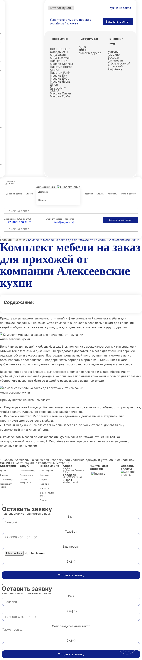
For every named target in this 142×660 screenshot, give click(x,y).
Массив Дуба (59, 78)
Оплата (29, 194)
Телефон (71, 531)
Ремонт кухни (26, 475)
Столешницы (6, 479)
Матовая (114, 51)
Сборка (42, 200)
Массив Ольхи (60, 93)
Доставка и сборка (45, 187)
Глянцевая (115, 60)
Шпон (54, 84)
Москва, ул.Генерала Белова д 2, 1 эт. (73, 470)
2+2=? (71, 561)
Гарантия (88, 194)
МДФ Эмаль (58, 55)
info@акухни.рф (64, 222)
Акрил (54, 69)
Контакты (112, 194)
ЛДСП (83, 50)
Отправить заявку (71, 575)
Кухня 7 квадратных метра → (47, 463)
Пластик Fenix (60, 72)
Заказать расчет (118, 21)
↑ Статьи (19, 463)
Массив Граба (60, 96)
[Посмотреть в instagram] (99, 473)
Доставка (43, 192)
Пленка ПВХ (58, 61)
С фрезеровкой (119, 63)
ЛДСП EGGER (60, 49)
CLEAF (54, 90)
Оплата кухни (46, 470)
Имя (71, 516)
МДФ (82, 47)
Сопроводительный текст (71, 626)
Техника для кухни (6, 485)
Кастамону (58, 87)
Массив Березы (61, 64)
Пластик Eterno (61, 67)
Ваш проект (71, 546)
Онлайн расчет (128, 194)
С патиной (115, 66)
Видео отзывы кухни (47, 494)
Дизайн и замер (14, 194)
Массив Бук (58, 75)
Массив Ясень (60, 81)
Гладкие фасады (114, 56)
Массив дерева (90, 53)
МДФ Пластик (60, 58)
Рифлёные (115, 69)
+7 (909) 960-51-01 (19, 222)
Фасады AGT (59, 52)
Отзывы (100, 194)
